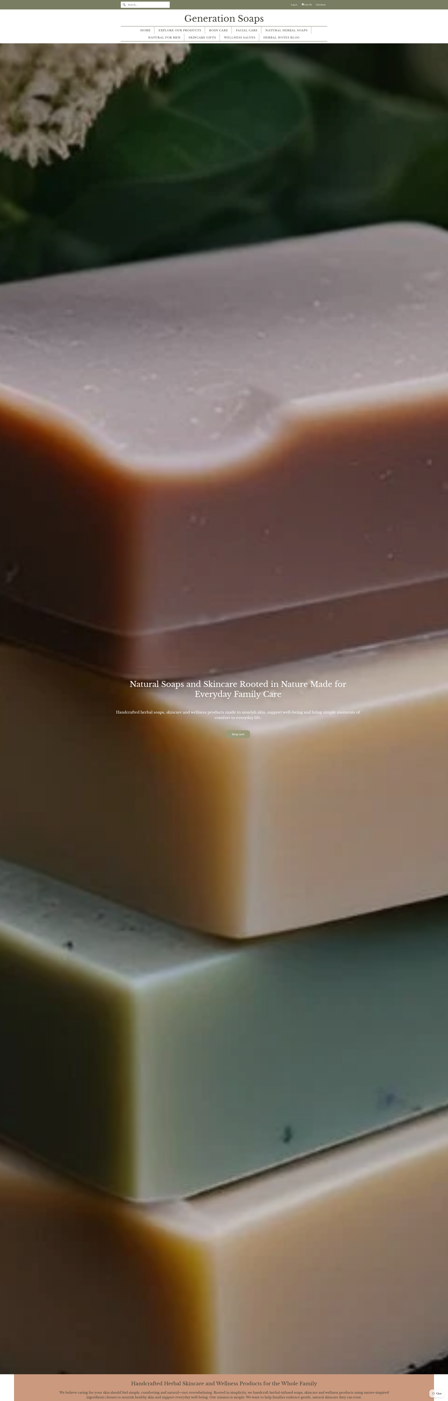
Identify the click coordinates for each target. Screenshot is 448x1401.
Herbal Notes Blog (281, 37)
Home (145, 30)
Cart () (308, 4)
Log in (294, 4)
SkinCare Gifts (202, 37)
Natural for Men (164, 37)
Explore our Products (180, 30)
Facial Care (247, 30)
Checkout (321, 4)
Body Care (218, 30)
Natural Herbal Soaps (286, 30)
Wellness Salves (239, 37)
